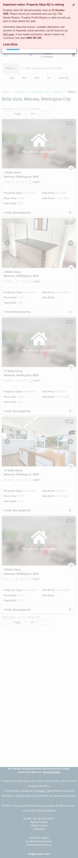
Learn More (10, 44)
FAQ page (8, 34)
